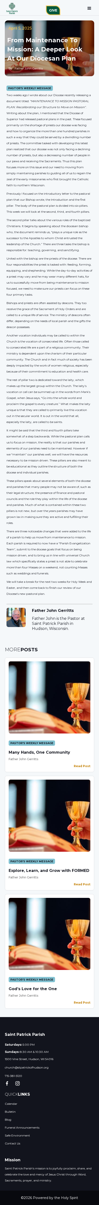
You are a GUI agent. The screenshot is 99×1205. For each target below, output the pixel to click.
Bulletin (10, 1111)
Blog (8, 1119)
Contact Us (12, 1143)
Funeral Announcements (22, 1127)
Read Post (82, 766)
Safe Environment (17, 1135)
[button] (89, 8)
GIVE (53, 10)
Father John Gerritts (23, 759)
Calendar (11, 1104)
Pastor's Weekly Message (29, 88)
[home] (10, 8)
